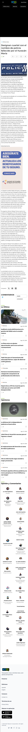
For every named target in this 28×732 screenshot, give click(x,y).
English (3, 689)
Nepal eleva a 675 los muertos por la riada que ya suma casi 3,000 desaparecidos (13, 388)
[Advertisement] (14, 23)
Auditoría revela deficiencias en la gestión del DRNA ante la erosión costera (12, 331)
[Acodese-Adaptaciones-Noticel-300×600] (14, 168)
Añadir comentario (20, 296)
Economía (23, 6)
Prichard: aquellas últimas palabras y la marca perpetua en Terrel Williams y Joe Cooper (14, 473)
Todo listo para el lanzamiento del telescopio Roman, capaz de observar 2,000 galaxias (13, 359)
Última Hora (6, 6)
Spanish (4, 687)
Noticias (15, 6)
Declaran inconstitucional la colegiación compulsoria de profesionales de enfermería (10, 373)
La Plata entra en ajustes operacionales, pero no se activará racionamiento (12, 345)
